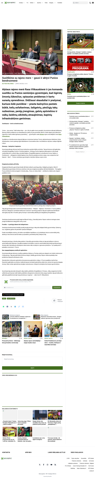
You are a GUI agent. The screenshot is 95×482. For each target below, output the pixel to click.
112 (27, 2)
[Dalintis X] (11, 306)
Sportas (39, 2)
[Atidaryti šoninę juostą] (2, 3)
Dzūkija (21, 2)
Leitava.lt (91, 471)
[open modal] (93, 3)
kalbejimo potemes (73, 463)
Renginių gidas (71, 72)
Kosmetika (83, 458)
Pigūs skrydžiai (75, 458)
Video (46, 2)
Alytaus (42, 134)
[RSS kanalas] (55, 464)
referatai (85, 461)
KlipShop (73, 468)
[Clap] (54, 300)
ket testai (91, 461)
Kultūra (31, 2)
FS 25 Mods (68, 466)
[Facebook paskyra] (43, 464)
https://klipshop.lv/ (81, 468)
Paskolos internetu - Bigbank (87, 463)
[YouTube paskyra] (51, 464)
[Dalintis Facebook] (7, 306)
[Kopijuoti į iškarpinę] (19, 306)
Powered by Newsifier (47, 476)
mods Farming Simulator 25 (79, 466)
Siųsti (32, 368)
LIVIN (68, 458)
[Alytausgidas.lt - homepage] (10, 3)
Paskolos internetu (76, 461)
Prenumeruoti (57, 287)
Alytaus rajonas (8, 83)
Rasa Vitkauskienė (11, 298)
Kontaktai (60, 2)
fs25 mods (91, 466)
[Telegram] (15, 306)
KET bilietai (91, 458)
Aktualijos (4, 338)
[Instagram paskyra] (47, 464)
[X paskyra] (40, 464)
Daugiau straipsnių (80, 103)
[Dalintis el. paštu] (23, 306)
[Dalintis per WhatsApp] (3, 306)
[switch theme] (90, 3)
